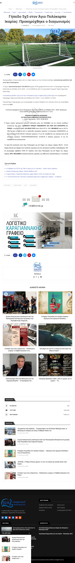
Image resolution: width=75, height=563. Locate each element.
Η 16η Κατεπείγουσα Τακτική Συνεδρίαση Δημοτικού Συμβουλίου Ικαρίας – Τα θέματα (33, 177)
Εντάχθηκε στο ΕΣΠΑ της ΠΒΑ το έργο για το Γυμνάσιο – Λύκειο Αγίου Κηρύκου (31, 168)
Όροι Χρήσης (61, 507)
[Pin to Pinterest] (29, 74)
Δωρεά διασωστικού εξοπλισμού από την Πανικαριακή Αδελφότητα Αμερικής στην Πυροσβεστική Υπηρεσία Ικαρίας (43, 441)
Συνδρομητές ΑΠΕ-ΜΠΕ (64, 510)
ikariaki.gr (26, 25)
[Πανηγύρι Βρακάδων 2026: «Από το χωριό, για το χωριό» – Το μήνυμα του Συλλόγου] (55, 365)
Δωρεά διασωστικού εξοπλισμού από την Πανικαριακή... (18, 539)
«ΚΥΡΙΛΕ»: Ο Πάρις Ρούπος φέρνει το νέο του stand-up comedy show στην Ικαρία (42, 463)
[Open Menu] (1, 3)
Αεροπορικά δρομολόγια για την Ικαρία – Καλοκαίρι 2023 (56, 533)
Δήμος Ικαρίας (17, 185)
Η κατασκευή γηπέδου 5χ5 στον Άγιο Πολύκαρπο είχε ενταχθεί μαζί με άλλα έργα (29, 95)
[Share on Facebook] (20, 74)
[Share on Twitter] (24, 74)
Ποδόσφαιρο (33, 185)
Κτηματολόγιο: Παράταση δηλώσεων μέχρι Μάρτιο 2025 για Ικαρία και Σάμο (30, 174)
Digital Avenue (60, 560)
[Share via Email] (33, 74)
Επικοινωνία (60, 505)
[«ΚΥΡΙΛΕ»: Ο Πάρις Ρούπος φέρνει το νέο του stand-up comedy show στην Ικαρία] (10, 464)
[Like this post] (15, 74)
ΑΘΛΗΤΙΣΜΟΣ (7, 185)
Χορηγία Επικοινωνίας (45, 507)
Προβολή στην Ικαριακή (46, 505)
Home (10, 9)
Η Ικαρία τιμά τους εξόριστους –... (18, 557)
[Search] (74, 3)
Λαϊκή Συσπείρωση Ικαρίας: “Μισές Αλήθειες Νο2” (22, 171)
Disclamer (42, 510)
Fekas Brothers (50, 560)
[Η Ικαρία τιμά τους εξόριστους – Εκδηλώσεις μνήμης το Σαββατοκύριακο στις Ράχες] (20, 335)
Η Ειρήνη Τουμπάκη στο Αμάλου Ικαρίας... (19, 548)
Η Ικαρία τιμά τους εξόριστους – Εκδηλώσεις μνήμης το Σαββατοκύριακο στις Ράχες (43, 474)
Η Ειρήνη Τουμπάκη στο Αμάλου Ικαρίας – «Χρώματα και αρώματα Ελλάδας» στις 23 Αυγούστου (42, 452)
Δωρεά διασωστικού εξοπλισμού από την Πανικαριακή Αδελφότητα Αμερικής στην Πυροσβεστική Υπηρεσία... (19, 319)
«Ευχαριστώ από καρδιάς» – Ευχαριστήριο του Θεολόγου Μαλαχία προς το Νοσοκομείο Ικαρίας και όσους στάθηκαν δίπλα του (42, 429)
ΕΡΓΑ (25, 185)
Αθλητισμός (19, 9)
